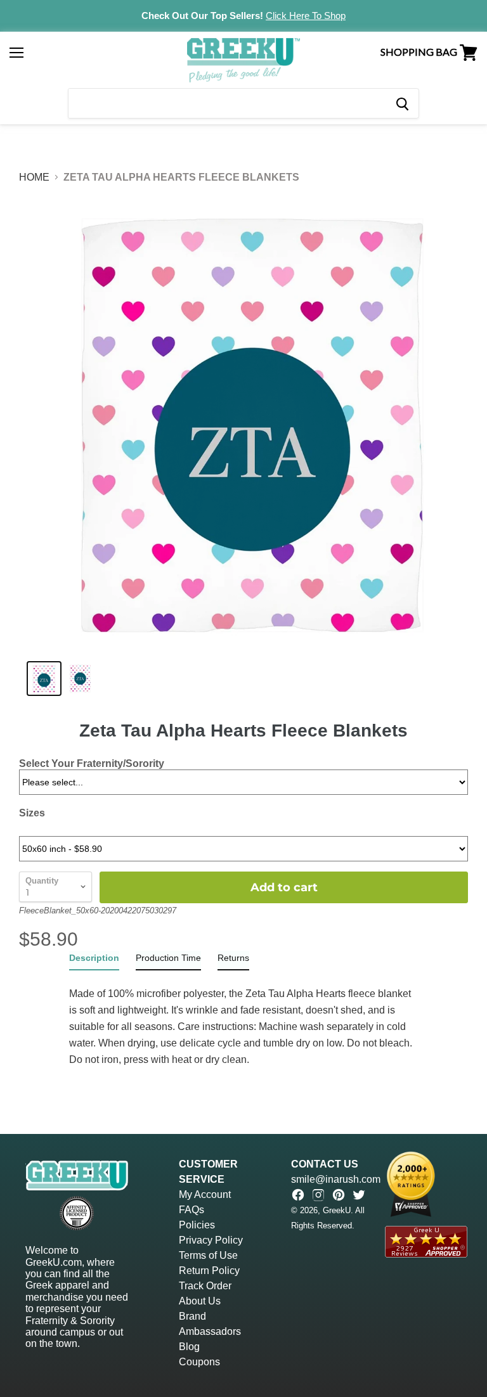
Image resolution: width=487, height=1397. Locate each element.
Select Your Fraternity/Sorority (91, 763)
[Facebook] (298, 1195)
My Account (205, 1194)
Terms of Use (208, 1255)
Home (34, 177)
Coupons (199, 1361)
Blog (189, 1346)
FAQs (191, 1209)
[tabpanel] (243, 1019)
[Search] (402, 103)
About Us (200, 1301)
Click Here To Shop (306, 15)
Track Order (205, 1285)
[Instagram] (318, 1195)
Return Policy (209, 1270)
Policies (197, 1225)
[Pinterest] (339, 1195)
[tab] (94, 960)
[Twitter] (359, 1195)
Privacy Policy (211, 1240)
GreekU (337, 1210)
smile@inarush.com (335, 1179)
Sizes (32, 813)
